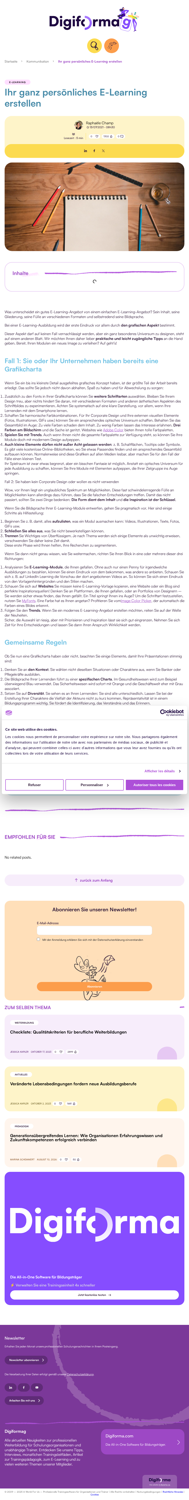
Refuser (34, 785)
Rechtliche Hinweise (173, 1491)
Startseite (11, 61)
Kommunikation (38, 61)
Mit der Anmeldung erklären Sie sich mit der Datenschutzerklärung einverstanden (92, 939)
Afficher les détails (160, 771)
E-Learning (17, 82)
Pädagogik (22, 1126)
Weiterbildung (24, 1022)
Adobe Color (113, 430)
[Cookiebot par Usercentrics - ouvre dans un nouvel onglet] (163, 712)
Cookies (95, 1494)
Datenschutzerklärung (80, 1374)
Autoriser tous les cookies (154, 785)
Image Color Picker (136, 600)
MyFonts (28, 600)
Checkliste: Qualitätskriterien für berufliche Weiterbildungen (68, 1031)
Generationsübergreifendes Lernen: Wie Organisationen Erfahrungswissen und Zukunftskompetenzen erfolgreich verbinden (86, 1137)
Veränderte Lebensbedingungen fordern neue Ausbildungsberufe (73, 1083)
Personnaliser (92, 785)
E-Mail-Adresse (48, 923)
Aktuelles (21, 1074)
